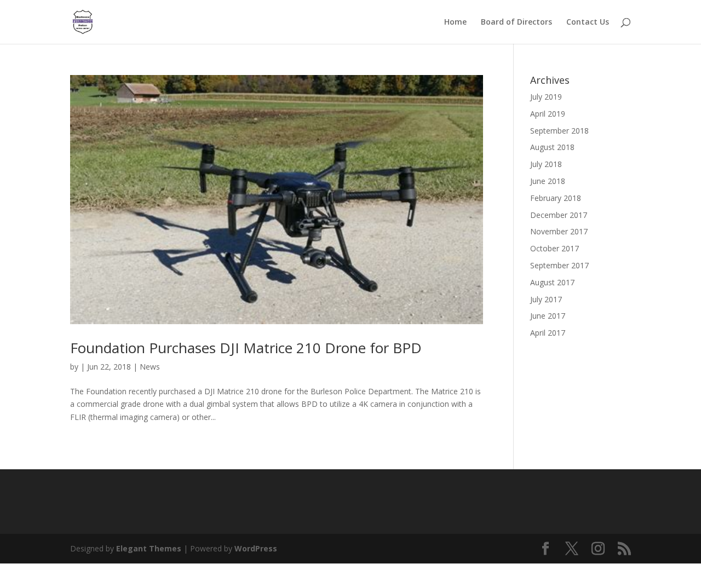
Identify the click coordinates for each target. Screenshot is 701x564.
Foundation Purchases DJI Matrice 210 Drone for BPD (246, 348)
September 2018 (559, 130)
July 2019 (546, 96)
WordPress (255, 548)
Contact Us (587, 22)
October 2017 (554, 248)
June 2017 (547, 315)
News (150, 366)
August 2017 (552, 282)
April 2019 (547, 113)
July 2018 (546, 164)
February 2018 (555, 198)
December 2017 (558, 215)
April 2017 (547, 332)
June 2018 (547, 181)
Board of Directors (516, 22)
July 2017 (546, 299)
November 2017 (559, 231)
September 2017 (559, 265)
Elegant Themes (148, 548)
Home (455, 22)
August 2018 (552, 147)
